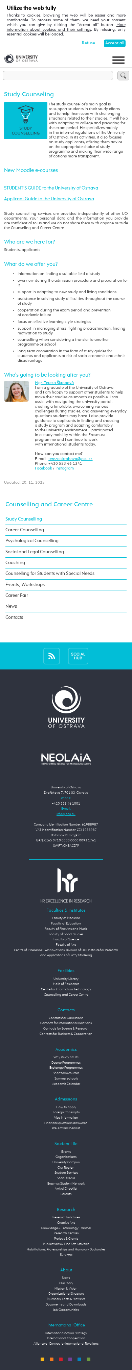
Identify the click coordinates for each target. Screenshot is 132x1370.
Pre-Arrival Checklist (66, 1128)
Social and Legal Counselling (34, 552)
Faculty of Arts (66, 944)
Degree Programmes (66, 1062)
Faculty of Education (66, 923)
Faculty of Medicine (66, 918)
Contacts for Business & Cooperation (66, 1034)
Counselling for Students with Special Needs (49, 573)
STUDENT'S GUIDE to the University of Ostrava (51, 188)
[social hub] (78, 656)
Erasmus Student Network (66, 1183)
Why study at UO (66, 1057)
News (11, 606)
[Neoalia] (66, 759)
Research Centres (66, 1233)
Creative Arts (66, 1222)
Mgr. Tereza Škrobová (54, 383)
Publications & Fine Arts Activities (66, 1244)
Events (66, 1151)
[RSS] (51, 656)
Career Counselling (24, 530)
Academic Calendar (66, 1084)
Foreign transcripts (66, 1112)
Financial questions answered (66, 1123)
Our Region (66, 1167)
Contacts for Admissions (66, 1018)
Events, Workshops (25, 584)
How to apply (66, 1107)
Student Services (66, 1172)
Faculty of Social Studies (66, 934)
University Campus (66, 1162)
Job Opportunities (66, 1310)
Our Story (66, 1283)
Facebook (43, 468)
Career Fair (16, 595)
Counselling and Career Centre (49, 504)
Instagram (65, 468)
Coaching (15, 562)
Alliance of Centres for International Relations (66, 1343)
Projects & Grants (66, 1238)
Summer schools (66, 1078)
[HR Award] (66, 885)
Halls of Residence (66, 984)
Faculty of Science (66, 939)
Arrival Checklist (66, 1188)
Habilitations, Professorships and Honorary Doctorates (66, 1249)
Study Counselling (23, 519)
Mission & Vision (66, 1288)
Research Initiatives (66, 1217)
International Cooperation (66, 1338)
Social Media (66, 1178)
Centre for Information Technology (66, 989)
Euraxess (66, 1254)
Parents (66, 1194)
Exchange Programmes (66, 1067)
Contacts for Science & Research (66, 1028)
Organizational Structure (66, 1293)
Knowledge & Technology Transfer (66, 1228)
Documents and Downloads (66, 1304)
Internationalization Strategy (66, 1333)
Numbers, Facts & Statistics (66, 1299)
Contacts (14, 617)
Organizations (66, 1157)
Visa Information (66, 1117)
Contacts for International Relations (66, 1023)
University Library (66, 979)
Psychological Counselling (32, 540)
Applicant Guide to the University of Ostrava (49, 199)
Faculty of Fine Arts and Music (66, 929)
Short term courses (66, 1073)
